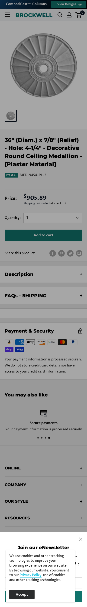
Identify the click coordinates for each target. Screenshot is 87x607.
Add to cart (43, 235)
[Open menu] (7, 15)
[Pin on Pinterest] (61, 253)
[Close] (80, 539)
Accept (22, 594)
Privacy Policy (31, 575)
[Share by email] (79, 253)
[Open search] (60, 14)
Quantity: (13, 218)
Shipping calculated (36, 203)
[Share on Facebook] (52, 253)
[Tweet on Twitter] (70, 253)
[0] (78, 15)
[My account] (69, 14)
